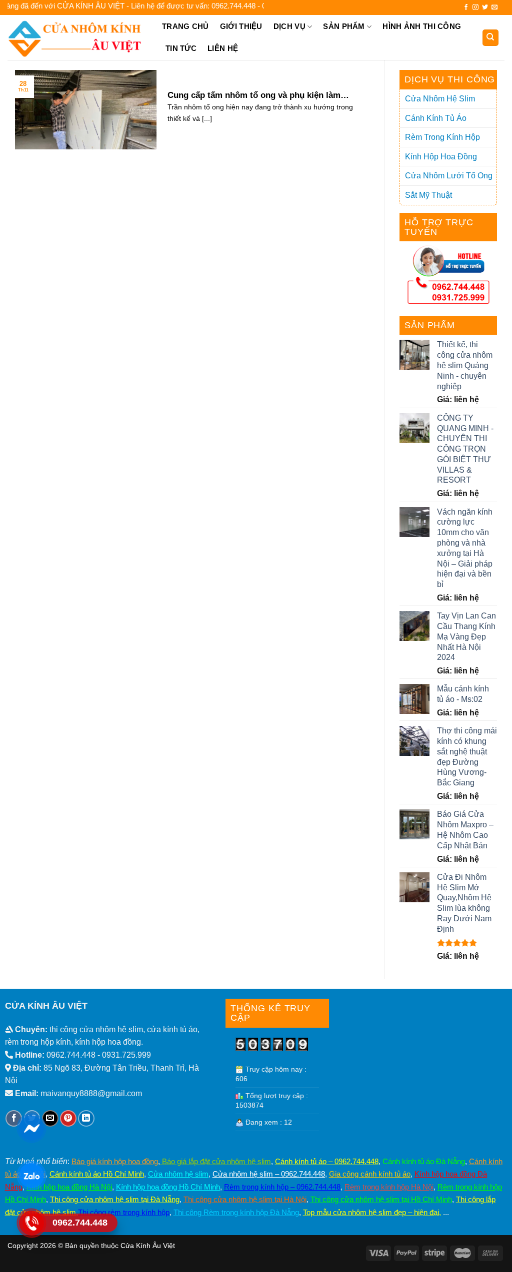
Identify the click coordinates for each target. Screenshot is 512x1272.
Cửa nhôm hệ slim (178, 1174)
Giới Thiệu (241, 26)
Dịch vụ (290, 26)
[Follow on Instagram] (475, 7)
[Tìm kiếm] (490, 37)
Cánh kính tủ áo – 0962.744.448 (326, 1161)
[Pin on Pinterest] (68, 1118)
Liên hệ (223, 48)
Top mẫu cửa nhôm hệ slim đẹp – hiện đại (371, 1212)
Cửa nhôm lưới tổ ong (448, 175)
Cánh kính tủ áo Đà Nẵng (423, 1161)
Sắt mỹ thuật (428, 195)
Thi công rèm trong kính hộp (124, 1212)
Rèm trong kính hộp (442, 137)
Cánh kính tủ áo (435, 118)
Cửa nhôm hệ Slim (440, 98)
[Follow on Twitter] (485, 7)
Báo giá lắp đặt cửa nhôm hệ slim (215, 1161)
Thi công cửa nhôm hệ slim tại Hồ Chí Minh (381, 1199)
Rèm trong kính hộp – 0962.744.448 (282, 1187)
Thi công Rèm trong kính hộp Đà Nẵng (236, 1212)
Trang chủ (185, 26)
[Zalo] (31, 1175)
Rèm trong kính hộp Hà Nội (389, 1187)
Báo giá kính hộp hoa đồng (115, 1161)
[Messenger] (31, 1128)
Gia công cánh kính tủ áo (369, 1174)
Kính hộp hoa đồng (441, 156)
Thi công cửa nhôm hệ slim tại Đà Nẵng (115, 1199)
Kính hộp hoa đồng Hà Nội (69, 1187)
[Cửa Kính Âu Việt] (76, 37)
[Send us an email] (495, 7)
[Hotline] (31, 1223)
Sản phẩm (343, 26)
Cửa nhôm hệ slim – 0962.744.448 (268, 1174)
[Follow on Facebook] (466, 7)
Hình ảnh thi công (421, 26)
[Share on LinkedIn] (86, 1118)
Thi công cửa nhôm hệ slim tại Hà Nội (245, 1199)
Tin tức (181, 48)
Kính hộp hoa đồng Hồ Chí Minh (168, 1187)
